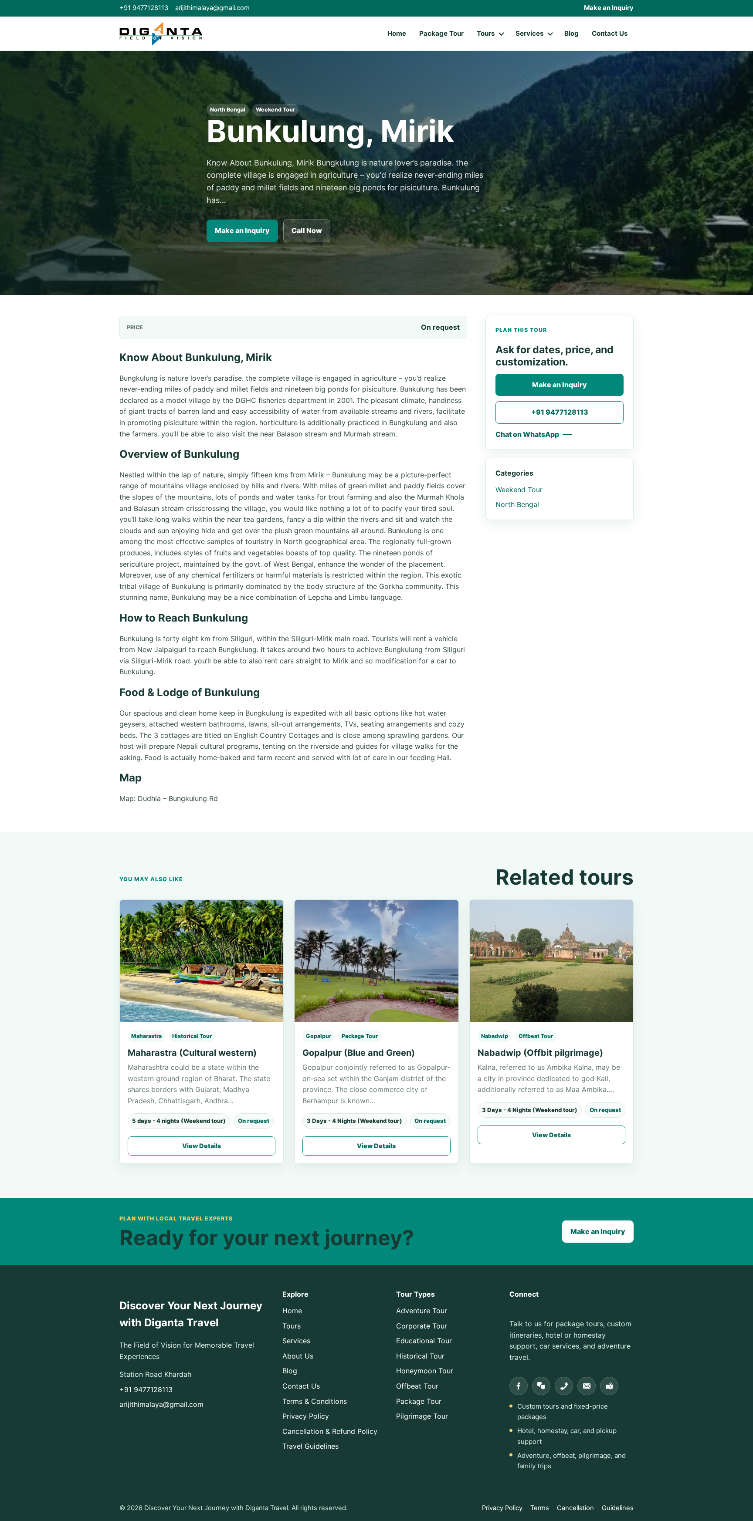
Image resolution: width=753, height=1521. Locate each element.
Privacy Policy (305, 1416)
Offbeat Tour (536, 1036)
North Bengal (227, 109)
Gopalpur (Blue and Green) (358, 1053)
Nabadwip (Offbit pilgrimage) (540, 1053)
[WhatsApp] (541, 1386)
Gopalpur (318, 1036)
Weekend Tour (275, 109)
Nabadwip (494, 1036)
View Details (201, 1145)
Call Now (307, 230)
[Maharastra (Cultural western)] (201, 961)
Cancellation (575, 1508)
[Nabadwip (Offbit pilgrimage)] (551, 961)
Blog (571, 33)
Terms (539, 1508)
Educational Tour (424, 1340)
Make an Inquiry (609, 8)
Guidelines (618, 1508)
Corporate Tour (421, 1326)
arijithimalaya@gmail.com (212, 8)
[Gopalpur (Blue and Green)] (376, 961)
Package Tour (441, 33)
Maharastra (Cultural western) (192, 1053)
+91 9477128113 (143, 8)
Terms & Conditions (314, 1401)
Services (530, 33)
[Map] (609, 1386)
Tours (486, 33)
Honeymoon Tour (424, 1370)
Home (396, 33)
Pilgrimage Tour (422, 1416)
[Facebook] (518, 1386)
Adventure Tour (421, 1310)
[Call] (564, 1386)
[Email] (586, 1386)
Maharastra (146, 1036)
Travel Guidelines (310, 1446)
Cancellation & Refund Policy (329, 1431)
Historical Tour (192, 1036)
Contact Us (610, 33)
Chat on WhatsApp (527, 434)
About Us (297, 1356)
